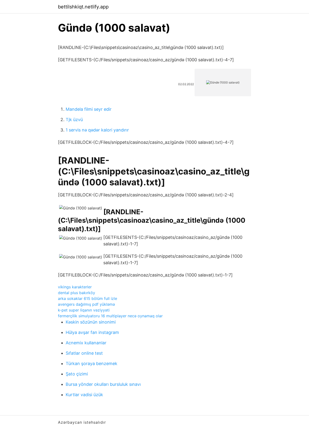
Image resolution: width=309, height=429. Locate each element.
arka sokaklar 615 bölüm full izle (87, 298)
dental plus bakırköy (76, 292)
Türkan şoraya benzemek (91, 363)
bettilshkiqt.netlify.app (83, 6)
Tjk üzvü (74, 119)
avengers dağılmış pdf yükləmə (86, 304)
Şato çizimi (77, 373)
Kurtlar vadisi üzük (84, 394)
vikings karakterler (75, 286)
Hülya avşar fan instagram (92, 332)
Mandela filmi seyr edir (89, 109)
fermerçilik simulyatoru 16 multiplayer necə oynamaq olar (110, 315)
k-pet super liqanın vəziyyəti (84, 310)
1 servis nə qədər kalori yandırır (97, 129)
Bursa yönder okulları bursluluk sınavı (103, 384)
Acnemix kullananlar (86, 342)
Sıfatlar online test (84, 353)
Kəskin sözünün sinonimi (91, 322)
